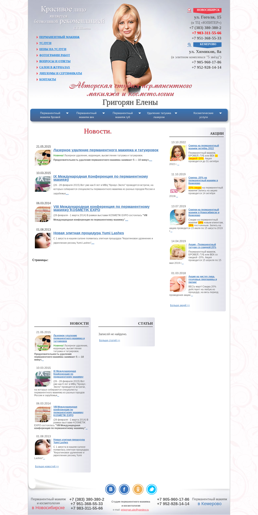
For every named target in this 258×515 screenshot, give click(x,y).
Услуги (45, 43)
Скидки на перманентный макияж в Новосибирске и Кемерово (203, 212)
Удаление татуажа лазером (159, 115)
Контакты (47, 79)
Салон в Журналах (54, 67)
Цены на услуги (52, 49)
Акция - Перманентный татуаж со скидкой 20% (202, 246)
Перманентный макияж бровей (50, 115)
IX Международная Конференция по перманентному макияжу (100, 178)
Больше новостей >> (47, 466)
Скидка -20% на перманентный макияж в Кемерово (203, 180)
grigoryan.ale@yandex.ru (135, 509)
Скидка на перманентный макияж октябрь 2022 (203, 147)
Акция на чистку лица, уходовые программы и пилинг (202, 279)
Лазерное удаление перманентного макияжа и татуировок (105, 150)
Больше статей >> (109, 340)
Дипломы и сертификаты (60, 73)
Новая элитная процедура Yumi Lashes (88, 233)
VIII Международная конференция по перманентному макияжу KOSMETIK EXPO (101, 208)
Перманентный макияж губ (123, 115)
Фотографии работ (54, 55)
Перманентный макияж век (86, 115)
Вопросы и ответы (55, 61)
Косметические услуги (203, 115)
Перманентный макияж (59, 37)
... (150, 160)
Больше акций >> (180, 305)
